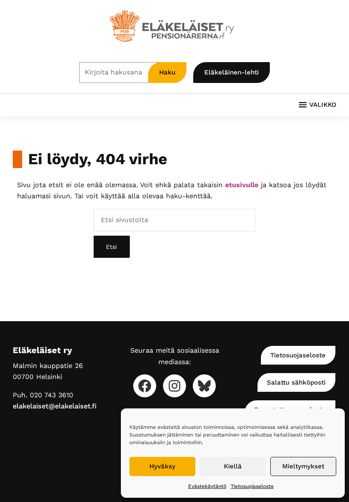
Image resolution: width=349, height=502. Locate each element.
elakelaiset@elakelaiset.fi (55, 406)
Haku (167, 72)
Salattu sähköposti (296, 382)
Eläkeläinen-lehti (231, 72)
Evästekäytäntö (207, 486)
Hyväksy (162, 466)
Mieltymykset (303, 466)
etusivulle (241, 185)
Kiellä (233, 466)
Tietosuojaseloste (252, 486)
